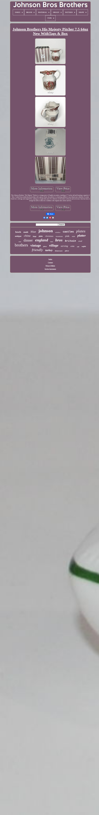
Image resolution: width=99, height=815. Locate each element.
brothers (21, 245)
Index (50, 259)
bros (59, 240)
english (84, 246)
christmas (49, 236)
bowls (18, 232)
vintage (35, 245)
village (53, 245)
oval (80, 241)
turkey (49, 250)
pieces (45, 246)
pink (67, 236)
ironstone (59, 236)
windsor (57, 232)
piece (67, 251)
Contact (50, 262)
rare (20, 241)
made (25, 232)
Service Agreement (50, 269)
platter (81, 235)
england (41, 240)
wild (78, 246)
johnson (45, 231)
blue (33, 231)
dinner (28, 240)
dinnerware (59, 251)
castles (68, 231)
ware (73, 236)
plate (41, 236)
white (72, 246)
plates (80, 231)
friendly (37, 250)
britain (70, 241)
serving (64, 246)
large (34, 236)
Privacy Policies (50, 266)
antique (18, 236)
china (27, 235)
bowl (51, 241)
